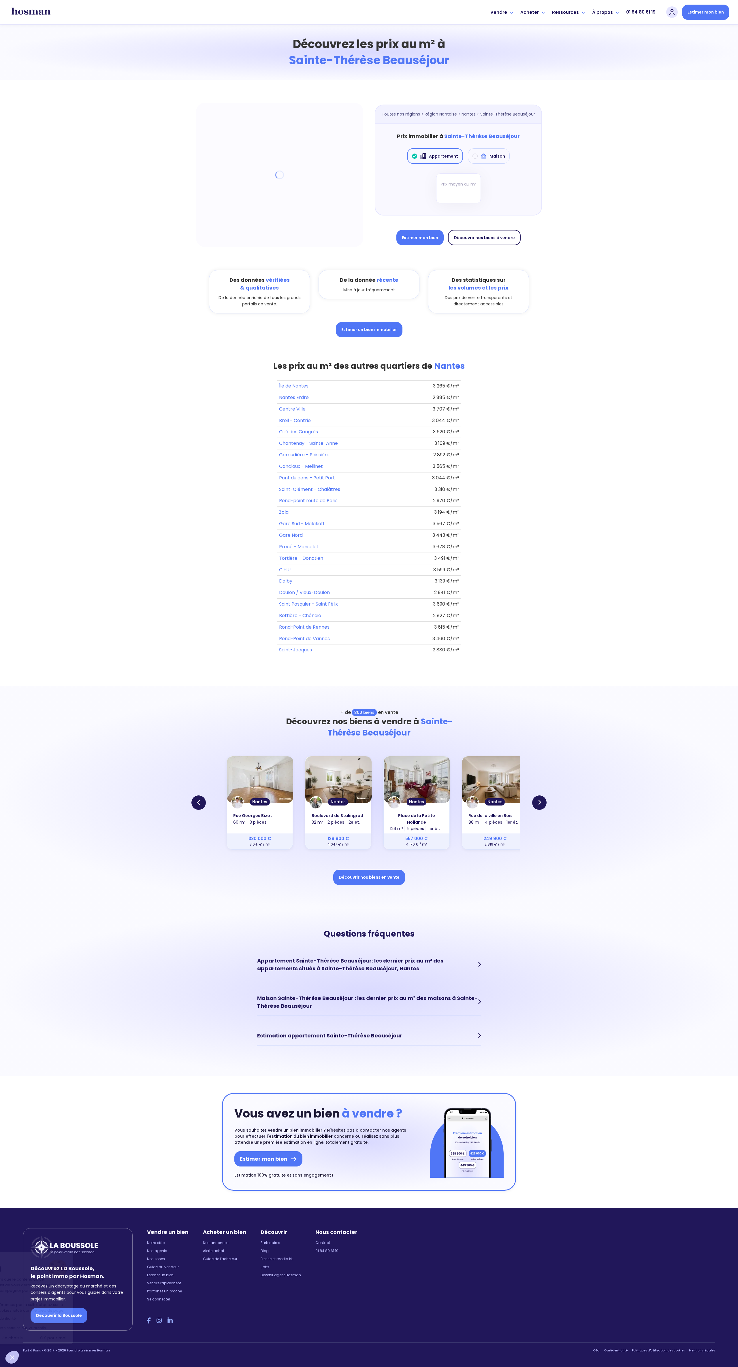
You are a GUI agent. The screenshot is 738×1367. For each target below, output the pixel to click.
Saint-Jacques (295, 649)
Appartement (443, 156)
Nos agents (157, 1250)
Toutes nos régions (401, 114)
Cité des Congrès (298, 431)
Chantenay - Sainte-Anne (308, 443)
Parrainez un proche (164, 1291)
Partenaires (270, 1242)
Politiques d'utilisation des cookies (658, 1350)
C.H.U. (285, 569)
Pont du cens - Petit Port (307, 477)
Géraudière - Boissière (304, 454)
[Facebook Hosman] (149, 1320)
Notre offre (156, 1242)
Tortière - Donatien (301, 558)
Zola (284, 512)
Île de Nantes (293, 386)
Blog (265, 1250)
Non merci (26, 1338)
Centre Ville (292, 409)
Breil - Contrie (295, 420)
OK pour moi (107, 1338)
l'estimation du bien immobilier (300, 1136)
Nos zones (156, 1258)
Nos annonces (216, 1242)
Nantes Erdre (294, 397)
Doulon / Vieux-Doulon (304, 592)
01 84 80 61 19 (641, 12)
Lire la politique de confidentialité (40, 1318)
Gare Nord (291, 535)
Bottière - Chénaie (300, 615)
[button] (12, 1357)
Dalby (285, 581)
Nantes (469, 114)
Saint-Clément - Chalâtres (309, 489)
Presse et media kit (277, 1258)
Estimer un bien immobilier (369, 329)
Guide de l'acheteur (220, 1258)
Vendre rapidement (164, 1283)
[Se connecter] (672, 12)
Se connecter (158, 1299)
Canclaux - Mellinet (301, 466)
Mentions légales (702, 1350)
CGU (596, 1350)
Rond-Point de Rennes (304, 627)
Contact (322, 1242)
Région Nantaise (441, 114)
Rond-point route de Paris (308, 500)
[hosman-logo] (31, 12)
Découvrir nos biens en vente (369, 877)
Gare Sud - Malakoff (302, 523)
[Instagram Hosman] (159, 1320)
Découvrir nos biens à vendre (484, 238)
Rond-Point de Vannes (304, 638)
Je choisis (66, 1338)
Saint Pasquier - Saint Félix (308, 604)
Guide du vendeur (163, 1266)
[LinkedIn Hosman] (170, 1320)
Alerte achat (213, 1250)
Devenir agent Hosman (281, 1275)
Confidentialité (616, 1350)
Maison (497, 156)
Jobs (265, 1266)
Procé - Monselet (299, 546)
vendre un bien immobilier (295, 1130)
